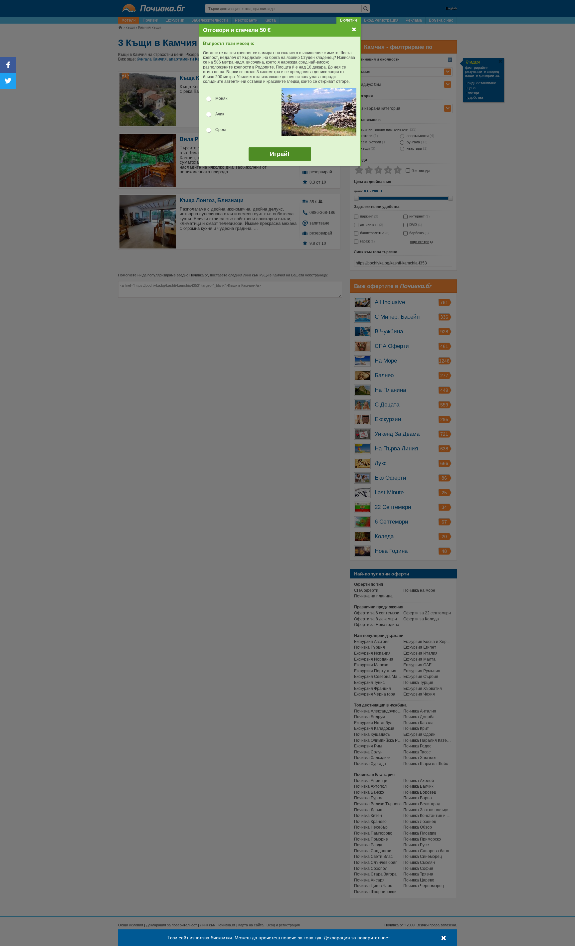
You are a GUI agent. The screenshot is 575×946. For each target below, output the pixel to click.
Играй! (279, 154)
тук (318, 937)
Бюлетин (348, 20)
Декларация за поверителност (356, 937)
